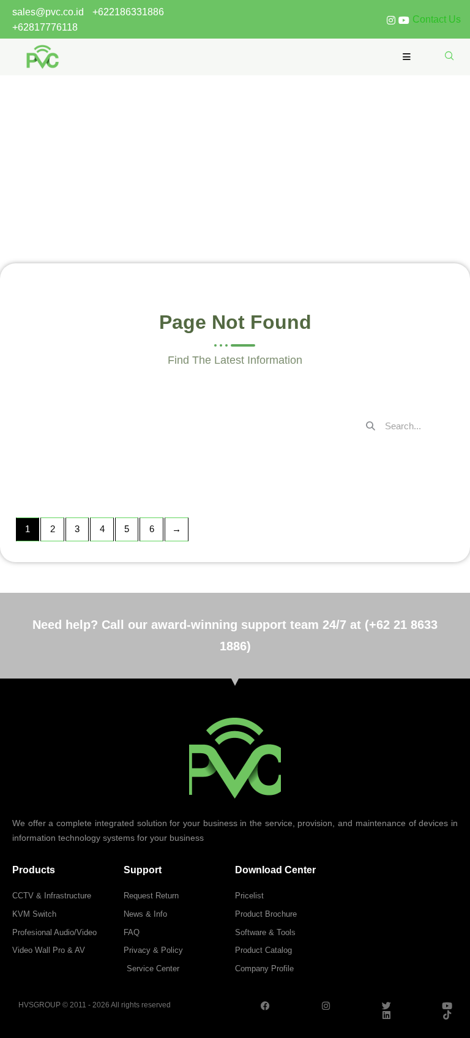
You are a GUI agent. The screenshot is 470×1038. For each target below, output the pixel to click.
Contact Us (436, 19)
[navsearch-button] (449, 56)
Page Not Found (235, 135)
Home (215, 163)
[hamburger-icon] (406, 57)
